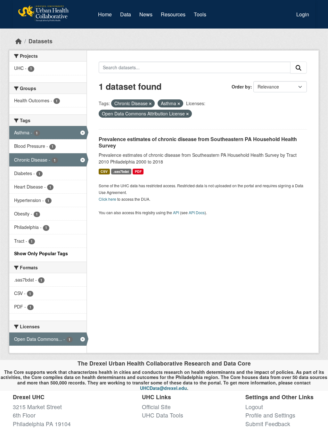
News (145, 14)
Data (127, 14)
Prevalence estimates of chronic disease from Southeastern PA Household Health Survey (198, 142)
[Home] (18, 41)
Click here (107, 199)
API (176, 212)
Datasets (41, 41)
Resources (173, 14)
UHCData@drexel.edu (163, 388)
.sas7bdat (121, 171)
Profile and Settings (270, 415)
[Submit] (298, 67)
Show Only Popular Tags (41, 253)
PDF (138, 171)
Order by (241, 86)
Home (105, 14)
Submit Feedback (267, 424)
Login (302, 14)
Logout (254, 407)
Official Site (156, 407)
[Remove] (150, 103)
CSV (104, 171)
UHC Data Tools (162, 415)
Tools (200, 14)
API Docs (197, 212)
